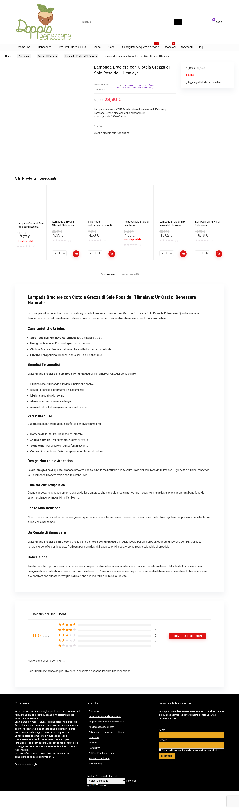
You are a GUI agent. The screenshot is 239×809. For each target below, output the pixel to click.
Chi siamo (94, 711)
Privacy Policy (95, 763)
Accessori (186, 47)
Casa (111, 47)
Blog (200, 47)
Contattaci (94, 737)
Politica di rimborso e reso (102, 753)
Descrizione (108, 274)
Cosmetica (23, 47)
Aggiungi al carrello (76, 253)
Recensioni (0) (130, 274)
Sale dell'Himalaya (47, 56)
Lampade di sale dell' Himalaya (81, 56)
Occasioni (170, 46)
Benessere (44, 47)
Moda (97, 47)
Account (93, 742)
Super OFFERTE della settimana (105, 716)
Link (215, 750)
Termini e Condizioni (99, 758)
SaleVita (98, 126)
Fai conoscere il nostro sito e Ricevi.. (107, 732)
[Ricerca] (178, 22)
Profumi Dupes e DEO (72, 47)
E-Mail (163, 740)
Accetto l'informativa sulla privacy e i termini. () (190, 750)
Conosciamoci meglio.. (27, 764)
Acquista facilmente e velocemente (106, 721)
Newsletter (94, 748)
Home (8, 56)
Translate (101, 785)
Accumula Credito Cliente (101, 727)
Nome (162, 730)
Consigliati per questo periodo (140, 46)
